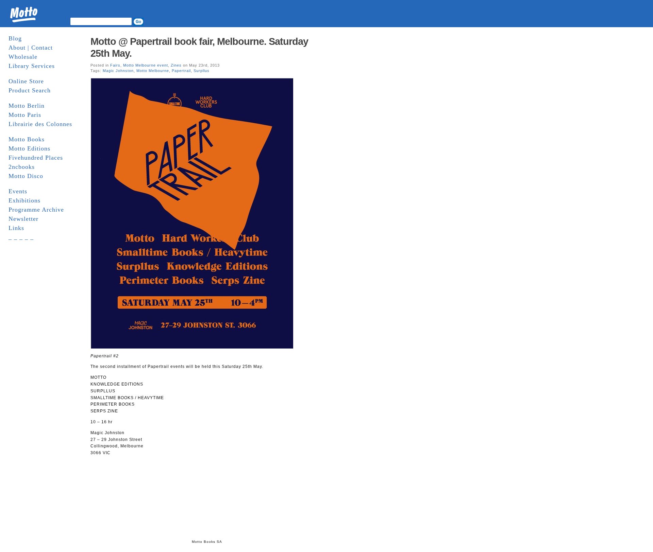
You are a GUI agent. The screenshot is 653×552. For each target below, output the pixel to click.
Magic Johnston (118, 71)
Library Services (32, 66)
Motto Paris (25, 114)
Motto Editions (29, 148)
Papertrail (181, 71)
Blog (15, 38)
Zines (176, 65)
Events (18, 191)
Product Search (30, 90)
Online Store (26, 81)
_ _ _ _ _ (21, 237)
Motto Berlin (27, 105)
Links (16, 228)
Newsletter (23, 218)
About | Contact (31, 47)
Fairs (115, 65)
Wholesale (23, 56)
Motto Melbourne (152, 71)
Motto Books (27, 139)
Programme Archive (36, 209)
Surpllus (202, 71)
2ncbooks (22, 166)
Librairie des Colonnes (40, 124)
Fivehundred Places (36, 157)
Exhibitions (24, 200)
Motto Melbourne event (145, 65)
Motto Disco (26, 176)
